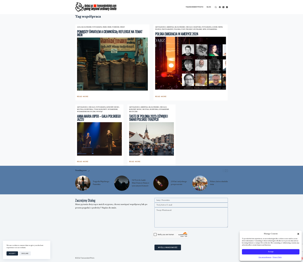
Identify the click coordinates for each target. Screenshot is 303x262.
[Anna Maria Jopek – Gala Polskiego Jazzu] (99, 139)
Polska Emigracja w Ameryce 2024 (176, 33)
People (158, 29)
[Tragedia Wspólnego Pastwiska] (82, 183)
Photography (167, 29)
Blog (209, 7)
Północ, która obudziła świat (219, 183)
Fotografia (97, 27)
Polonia (177, 29)
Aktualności (160, 27)
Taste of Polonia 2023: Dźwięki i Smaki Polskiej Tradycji (148, 118)
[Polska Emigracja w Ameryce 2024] (190, 63)
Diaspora (197, 27)
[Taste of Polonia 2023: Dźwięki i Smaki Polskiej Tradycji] (151, 139)
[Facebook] (220, 7)
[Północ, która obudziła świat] (200, 183)
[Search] (216, 7)
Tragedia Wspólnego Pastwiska (101, 183)
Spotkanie (197, 29)
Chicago (189, 27)
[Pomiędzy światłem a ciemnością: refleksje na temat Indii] (112, 64)
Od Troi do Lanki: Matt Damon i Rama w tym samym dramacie (140, 183)
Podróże (115, 27)
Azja (79, 27)
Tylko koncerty (100, 109)
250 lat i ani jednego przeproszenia (179, 183)
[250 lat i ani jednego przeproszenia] (161, 183)
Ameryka (170, 27)
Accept (270, 252)
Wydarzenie (113, 109)
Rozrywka (88, 109)
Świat (122, 27)
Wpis (204, 29)
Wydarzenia (212, 29)
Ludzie (215, 27)
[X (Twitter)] (223, 7)
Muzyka (80, 109)
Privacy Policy (277, 257)
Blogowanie (86, 27)
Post (183, 29)
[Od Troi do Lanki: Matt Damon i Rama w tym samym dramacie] (121, 183)
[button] (298, 234)
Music (116, 107)
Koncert (110, 107)
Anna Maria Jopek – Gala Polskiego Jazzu (99, 118)
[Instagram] (227, 7)
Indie (105, 27)
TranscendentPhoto (194, 7)
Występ (99, 111)
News (220, 27)
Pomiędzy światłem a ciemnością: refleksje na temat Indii (109, 33)
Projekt (189, 29)
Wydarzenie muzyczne (86, 111)
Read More (82, 97)
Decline (25, 253)
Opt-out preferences (264, 257)
